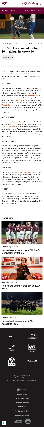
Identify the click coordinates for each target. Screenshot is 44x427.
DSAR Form (22, 407)
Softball (4, 43)
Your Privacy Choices (22, 411)
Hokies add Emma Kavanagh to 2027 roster (20, 287)
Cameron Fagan (17, 100)
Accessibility (22, 385)
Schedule (15, 11)
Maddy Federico (12, 126)
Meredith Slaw (6, 105)
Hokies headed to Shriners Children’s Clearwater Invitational (20, 251)
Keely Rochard (34, 95)
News (33, 11)
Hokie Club (25, 3)
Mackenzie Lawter (18, 122)
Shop (33, 3)
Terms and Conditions (22, 403)
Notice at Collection (22, 415)
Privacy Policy (22, 394)
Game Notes (9, 57)
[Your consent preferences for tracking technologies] (4, 423)
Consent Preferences (22, 398)
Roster (25, 11)
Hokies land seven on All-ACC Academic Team (17, 322)
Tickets (29, 3)
